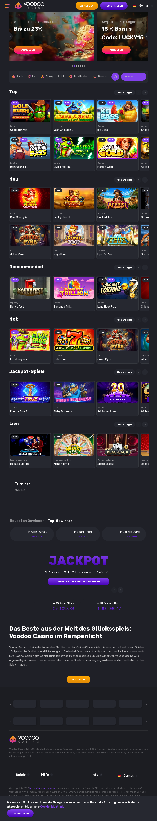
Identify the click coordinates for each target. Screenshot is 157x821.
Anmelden (87, 5)
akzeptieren (20, 813)
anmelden (28, 50)
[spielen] (30, 109)
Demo (30, 117)
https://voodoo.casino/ (42, 788)
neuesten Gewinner (27, 521)
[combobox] (142, 6)
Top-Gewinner (60, 521)
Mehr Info (20, 490)
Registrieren (114, 5)
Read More (78, 679)
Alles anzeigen (124, 92)
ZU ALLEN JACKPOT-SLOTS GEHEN (78, 581)
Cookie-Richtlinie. (52, 806)
